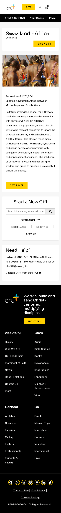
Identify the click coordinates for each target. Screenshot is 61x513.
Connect (11, 407)
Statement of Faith (15, 363)
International (41, 451)
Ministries (42, 227)
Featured (30, 234)
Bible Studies (42, 349)
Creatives (10, 423)
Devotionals (41, 363)
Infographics (41, 370)
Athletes (10, 416)
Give (28, 7)
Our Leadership (14, 356)
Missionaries (18, 227)
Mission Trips (42, 423)
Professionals (13, 451)
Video (37, 395)
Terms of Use (21, 490)
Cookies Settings (30, 497)
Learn (38, 333)
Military (9, 437)
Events (38, 416)
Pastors (9, 444)
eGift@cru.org (16, 266)
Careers (39, 437)
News (8, 370)
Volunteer (40, 444)
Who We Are (12, 349)
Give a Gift (44, 44)
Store (8, 390)
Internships (40, 430)
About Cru (34, 321)
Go (36, 407)
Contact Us (11, 383)
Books (38, 356)
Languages (40, 376)
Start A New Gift (15, 18)
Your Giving (37, 18)
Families (10, 430)
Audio (37, 342)
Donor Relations (14, 376)
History (9, 342)
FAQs (35, 272)
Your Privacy (38, 490)
